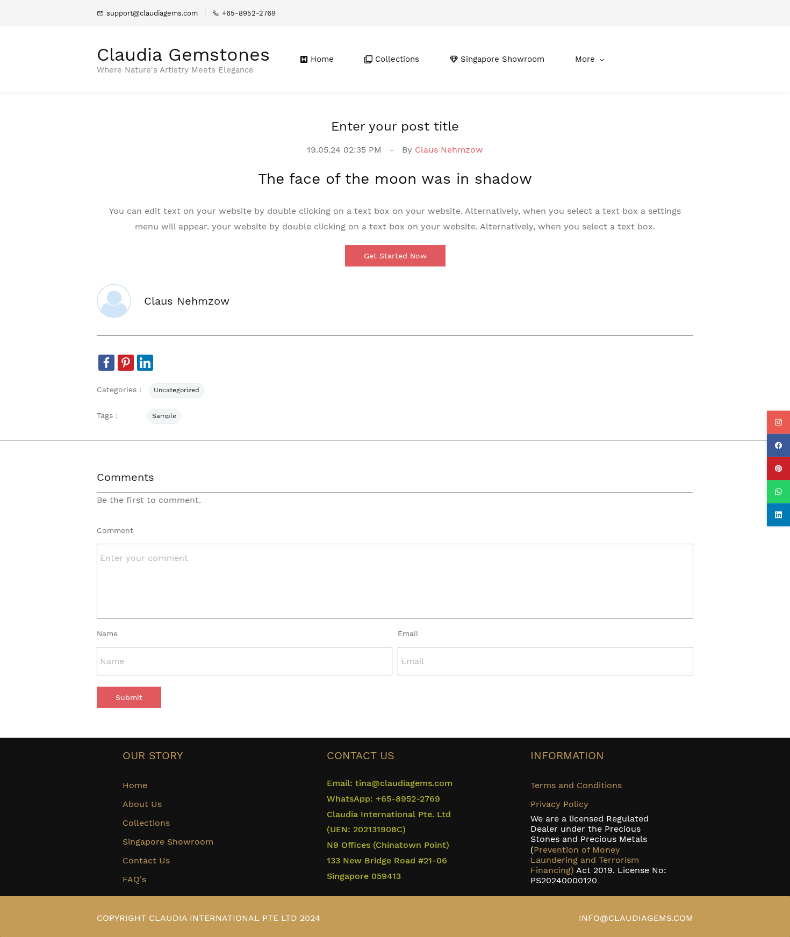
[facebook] (778, 445)
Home (135, 785)
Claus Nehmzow (449, 150)
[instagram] (778, 422)
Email (408, 633)
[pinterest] (778, 468)
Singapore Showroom (168, 842)
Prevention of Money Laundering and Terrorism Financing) (584, 860)
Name (107, 633)
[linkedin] (778, 515)
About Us (142, 804)
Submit (129, 697)
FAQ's (134, 879)
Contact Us (146, 860)
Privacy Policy (559, 804)
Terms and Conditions (576, 785)
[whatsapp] (778, 491)
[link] (106, 363)
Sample (164, 416)
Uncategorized (176, 390)
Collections (146, 823)
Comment (115, 530)
